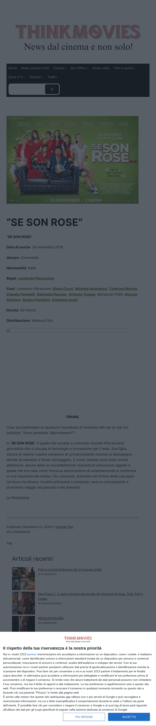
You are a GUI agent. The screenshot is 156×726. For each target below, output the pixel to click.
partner (32, 654)
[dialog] (78, 679)
